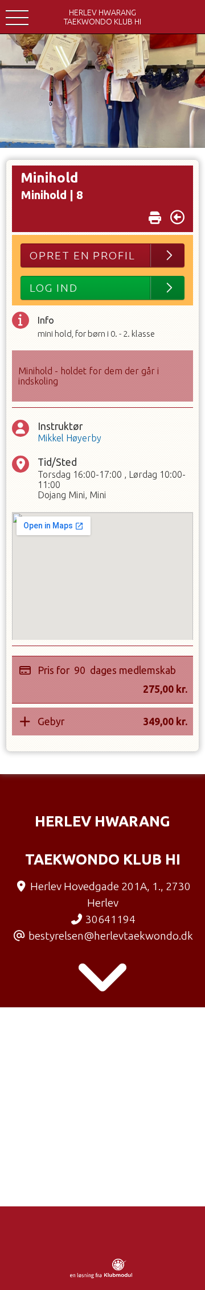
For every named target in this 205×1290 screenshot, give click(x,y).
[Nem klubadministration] (101, 1276)
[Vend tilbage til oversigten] (177, 217)
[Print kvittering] (155, 214)
